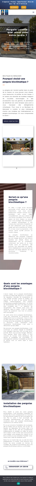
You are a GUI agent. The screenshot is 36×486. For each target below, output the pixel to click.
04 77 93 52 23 (22, 4)
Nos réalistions (14, 7)
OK (18, 483)
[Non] (34, 481)
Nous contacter (11, 121)
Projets (23, 7)
